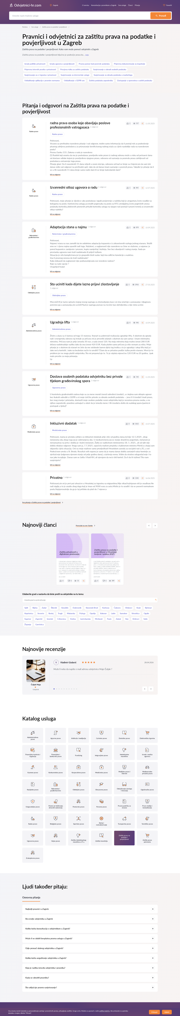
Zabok (118, 619)
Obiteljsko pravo (59, 295)
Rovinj (51, 613)
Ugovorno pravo (59, 387)
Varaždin (64, 608)
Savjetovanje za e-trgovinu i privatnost (40, 75)
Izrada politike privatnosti (34, 64)
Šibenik (54, 608)
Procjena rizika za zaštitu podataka (74, 69)
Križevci (136, 619)
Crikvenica (61, 619)
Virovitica (135, 613)
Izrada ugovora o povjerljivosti (62, 64)
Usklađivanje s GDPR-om (74, 80)
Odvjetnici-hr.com (27, 5)
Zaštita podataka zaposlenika (101, 80)
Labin (113, 613)
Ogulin (146, 613)
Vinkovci (128, 608)
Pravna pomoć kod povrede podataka (94, 64)
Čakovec (117, 608)
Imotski (50, 619)
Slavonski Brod (92, 608)
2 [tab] (56, 688)
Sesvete (41, 613)
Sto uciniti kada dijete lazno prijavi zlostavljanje (84, 284)
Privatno (56, 477)
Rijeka (34, 608)
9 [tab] (74, 688)
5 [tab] (64, 688)
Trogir (60, 613)
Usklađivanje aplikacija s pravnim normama (42, 80)
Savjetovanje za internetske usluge (75, 75)
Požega (82, 613)
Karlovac (105, 608)
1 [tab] (54, 688)
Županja (27, 624)
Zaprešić (38, 619)
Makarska (71, 613)
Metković (99, 619)
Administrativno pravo (61, 329)
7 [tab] (69, 688)
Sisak (138, 608)
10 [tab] (76, 688)
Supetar (27, 619)
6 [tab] (66, 688)
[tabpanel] (90, 675)
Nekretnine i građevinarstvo (63, 234)
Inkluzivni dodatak (63, 423)
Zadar (44, 608)
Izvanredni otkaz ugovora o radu (73, 187)
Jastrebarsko (85, 619)
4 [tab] (61, 688)
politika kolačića (104, 1011)
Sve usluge (34, 27)
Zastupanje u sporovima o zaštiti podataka (134, 80)
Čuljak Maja (36, 684)
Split (26, 608)
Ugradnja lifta (60, 322)
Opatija (93, 613)
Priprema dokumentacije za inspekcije (129, 64)
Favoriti (169, 5)
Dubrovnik (77, 608)
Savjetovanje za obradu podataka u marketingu (113, 75)
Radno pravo (57, 134)
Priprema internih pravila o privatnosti (40, 69)
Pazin (109, 619)
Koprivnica (28, 613)
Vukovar (103, 613)
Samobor (123, 613)
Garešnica (39, 624)
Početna (25, 27)
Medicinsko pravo (59, 430)
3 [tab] (59, 688)
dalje (87, 55)
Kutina (73, 619)
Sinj (126, 619)
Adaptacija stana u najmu (68, 227)
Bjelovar (148, 608)
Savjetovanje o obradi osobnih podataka (109, 69)
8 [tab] (71, 688)
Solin (146, 619)
